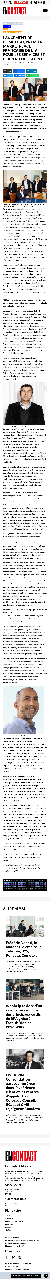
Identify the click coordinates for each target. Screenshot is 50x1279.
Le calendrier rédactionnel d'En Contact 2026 (22, 1240)
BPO (5, 29)
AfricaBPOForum (11, 1266)
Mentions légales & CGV (14, 1246)
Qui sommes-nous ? (12, 1237)
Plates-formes (10, 1224)
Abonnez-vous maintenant (25, 1275)
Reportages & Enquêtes (14, 1221)
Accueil (8, 1215)
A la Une (7, 26)
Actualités (9, 1218)
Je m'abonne (21, 2)
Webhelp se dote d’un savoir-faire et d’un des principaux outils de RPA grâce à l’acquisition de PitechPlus (24, 1016)
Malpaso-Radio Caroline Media (17, 1269)
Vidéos (8, 1230)
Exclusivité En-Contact (13, 32)
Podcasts (8, 1227)
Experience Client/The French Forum (19, 1263)
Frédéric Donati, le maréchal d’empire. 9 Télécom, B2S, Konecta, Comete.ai (23, 948)
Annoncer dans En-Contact (15, 1243)
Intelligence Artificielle (13, 24)
